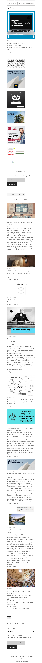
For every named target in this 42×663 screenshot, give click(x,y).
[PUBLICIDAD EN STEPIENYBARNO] (16, 63)
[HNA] (16, 135)
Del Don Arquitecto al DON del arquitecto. (20, 400)
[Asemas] (21, 0)
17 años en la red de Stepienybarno (18, 300)
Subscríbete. (24, 661)
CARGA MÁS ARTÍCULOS (21, 609)
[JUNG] (16, 99)
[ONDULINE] (16, 151)
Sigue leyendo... (13, 52)
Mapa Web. (17, 661)
